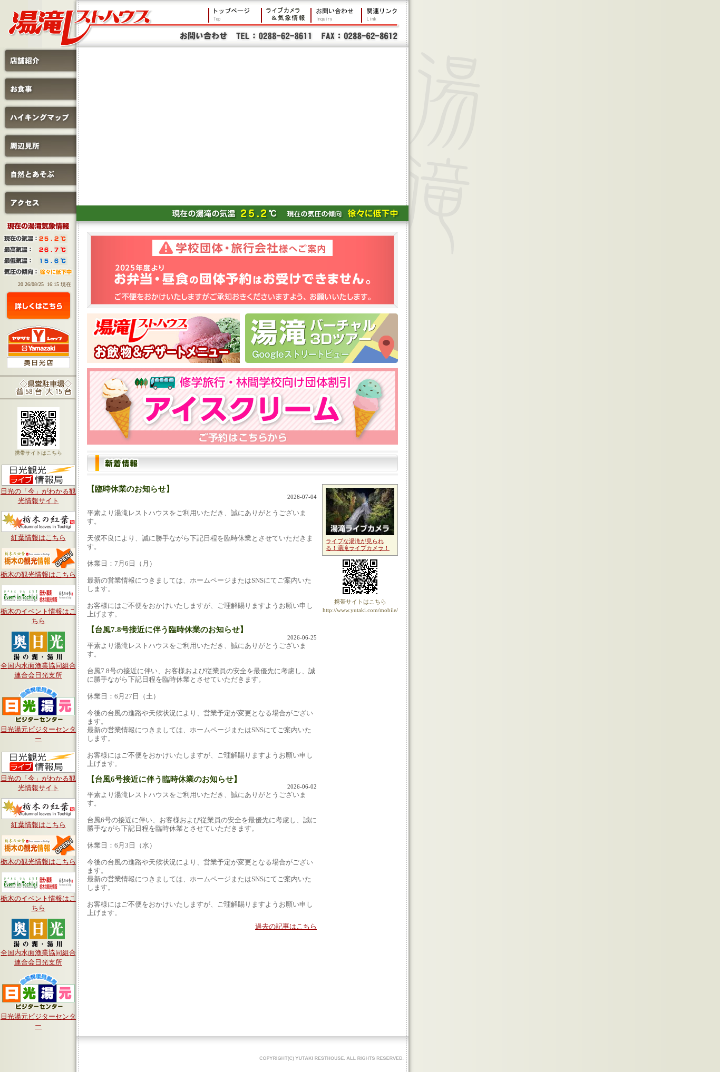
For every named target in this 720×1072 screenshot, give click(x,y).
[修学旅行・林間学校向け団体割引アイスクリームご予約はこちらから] (242, 406)
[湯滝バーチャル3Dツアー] (321, 338)
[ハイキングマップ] (38, 127)
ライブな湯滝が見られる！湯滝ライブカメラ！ (358, 544)
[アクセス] (38, 213)
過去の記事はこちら (286, 926)
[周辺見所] (38, 156)
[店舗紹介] (38, 70)
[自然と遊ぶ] (38, 184)
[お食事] (38, 99)
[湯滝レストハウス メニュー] (163, 338)
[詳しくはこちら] (38, 305)
